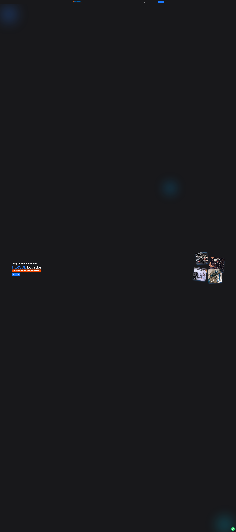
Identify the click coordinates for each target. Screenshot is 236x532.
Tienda (148, 2)
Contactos (154, 2)
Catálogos (143, 2)
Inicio (133, 2)
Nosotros (138, 2)
